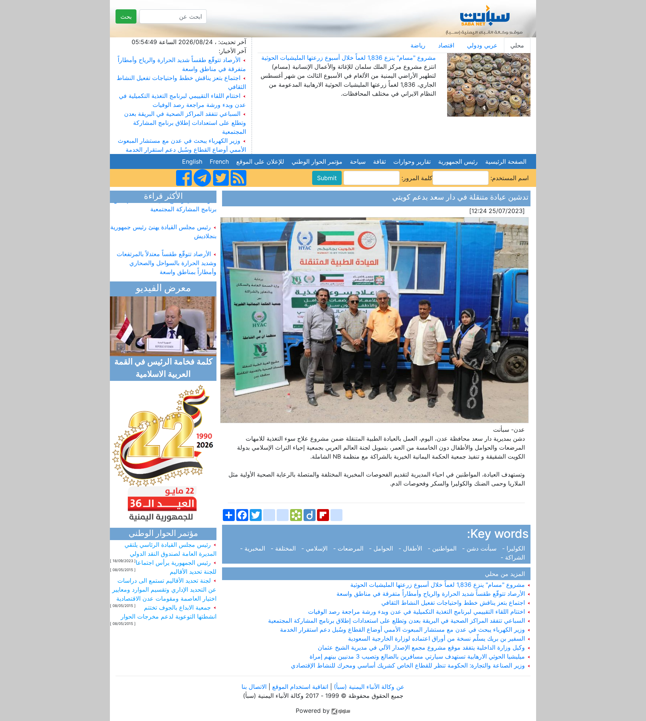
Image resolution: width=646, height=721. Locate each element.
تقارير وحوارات (412, 161)
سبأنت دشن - (480, 548)
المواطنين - (443, 548)
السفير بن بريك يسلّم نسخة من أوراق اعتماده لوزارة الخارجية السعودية (437, 638)
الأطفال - (411, 548)
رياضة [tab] (417, 45)
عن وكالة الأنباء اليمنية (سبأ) (368, 686)
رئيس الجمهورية (458, 161)
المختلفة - (284, 548)
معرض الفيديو (163, 289)
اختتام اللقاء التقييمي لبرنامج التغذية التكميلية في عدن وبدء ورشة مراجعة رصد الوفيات (417, 611)
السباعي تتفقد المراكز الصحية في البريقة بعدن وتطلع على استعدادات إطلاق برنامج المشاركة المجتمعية (185, 122)
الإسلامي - (315, 548)
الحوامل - (382, 548)
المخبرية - (254, 548)
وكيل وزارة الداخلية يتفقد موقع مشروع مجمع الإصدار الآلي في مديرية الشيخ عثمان (422, 647)
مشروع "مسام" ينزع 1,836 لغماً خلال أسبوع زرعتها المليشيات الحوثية (348, 57)
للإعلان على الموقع (260, 161)
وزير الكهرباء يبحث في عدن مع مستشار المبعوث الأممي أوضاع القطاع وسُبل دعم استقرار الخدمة (403, 629)
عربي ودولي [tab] (482, 45)
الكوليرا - (514, 548)
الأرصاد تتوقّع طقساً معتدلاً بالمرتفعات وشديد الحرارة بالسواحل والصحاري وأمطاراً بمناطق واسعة (166, 255)
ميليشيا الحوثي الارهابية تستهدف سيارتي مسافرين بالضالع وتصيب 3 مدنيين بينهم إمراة (418, 656)
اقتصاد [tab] (446, 45)
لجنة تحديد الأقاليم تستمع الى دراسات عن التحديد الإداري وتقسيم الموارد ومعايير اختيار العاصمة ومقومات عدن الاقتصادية (164, 589)
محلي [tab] (517, 45)
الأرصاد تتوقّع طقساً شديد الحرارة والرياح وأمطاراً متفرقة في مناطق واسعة (431, 593)
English (192, 161)
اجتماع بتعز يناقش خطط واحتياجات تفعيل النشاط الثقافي (454, 602)
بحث (126, 16)
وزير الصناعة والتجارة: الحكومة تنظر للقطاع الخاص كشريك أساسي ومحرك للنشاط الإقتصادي (409, 665)
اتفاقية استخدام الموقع (300, 686)
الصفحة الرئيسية (506, 161)
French (219, 161)
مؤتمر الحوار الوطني (317, 161)
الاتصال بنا (254, 686)
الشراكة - (515, 557)
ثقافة (379, 161)
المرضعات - (349, 548)
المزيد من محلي (507, 573)
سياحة (357, 161)
